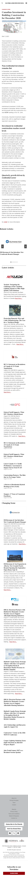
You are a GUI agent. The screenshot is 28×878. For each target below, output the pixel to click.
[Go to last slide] (2, 246)
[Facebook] (10, 833)
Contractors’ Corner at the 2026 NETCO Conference (14, 734)
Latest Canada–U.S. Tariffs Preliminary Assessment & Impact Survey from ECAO (13, 466)
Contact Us (14, 818)
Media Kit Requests (14, 816)
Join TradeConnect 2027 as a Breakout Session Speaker (13, 751)
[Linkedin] (18, 833)
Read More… (18, 298)
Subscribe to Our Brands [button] (14, 824)
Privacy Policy (14, 811)
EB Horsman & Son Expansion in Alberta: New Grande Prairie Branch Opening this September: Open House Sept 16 (15, 567)
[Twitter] (14, 833)
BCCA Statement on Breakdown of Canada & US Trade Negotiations (14, 366)
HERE (5, 222)
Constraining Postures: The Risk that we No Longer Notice (15, 476)
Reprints (14, 809)
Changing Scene (6, 9)
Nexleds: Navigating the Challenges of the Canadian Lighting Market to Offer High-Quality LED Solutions (14, 287)
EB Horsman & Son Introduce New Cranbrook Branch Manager (11, 253)
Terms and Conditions (14, 813)
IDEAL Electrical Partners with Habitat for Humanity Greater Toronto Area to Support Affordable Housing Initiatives (14, 613)
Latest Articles (8, 267)
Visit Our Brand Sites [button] (14, 828)
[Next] (25, 246)
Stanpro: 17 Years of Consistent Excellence (14, 495)
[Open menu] (26, 3)
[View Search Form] (2, 3)
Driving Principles (14, 800)
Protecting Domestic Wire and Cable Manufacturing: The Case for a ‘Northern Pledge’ (14, 320)
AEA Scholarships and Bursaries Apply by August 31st (15, 726)
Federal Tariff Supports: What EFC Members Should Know (14, 413)
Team (14, 802)
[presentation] (14, 241)
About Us (14, 798)
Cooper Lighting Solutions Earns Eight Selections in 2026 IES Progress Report (15, 742)
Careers (14, 804)
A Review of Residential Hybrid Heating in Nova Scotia (14, 485)
